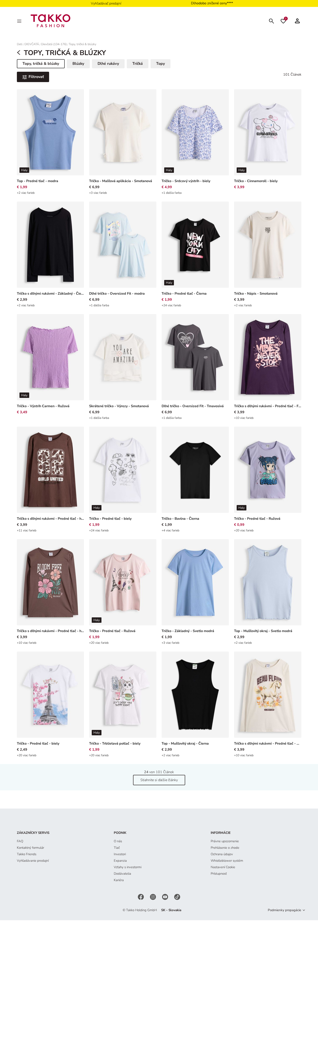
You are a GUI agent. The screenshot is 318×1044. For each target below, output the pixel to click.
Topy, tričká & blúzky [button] (40, 64)
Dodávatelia (122, 873)
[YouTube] (165, 897)
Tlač (117, 847)
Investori (120, 854)
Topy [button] (160, 63)
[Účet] (297, 21)
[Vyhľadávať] (271, 21)
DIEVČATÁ (31, 44)
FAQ (20, 841)
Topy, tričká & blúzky (82, 44)
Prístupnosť (219, 873)
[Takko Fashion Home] (51, 20)
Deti (19, 44)
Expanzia (120, 860)
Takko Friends (26, 854)
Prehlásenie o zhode (225, 847)
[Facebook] (141, 897)
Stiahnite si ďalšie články (159, 780)
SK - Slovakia (171, 910)
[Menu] (19, 21)
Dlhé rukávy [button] (108, 63)
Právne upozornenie (225, 841)
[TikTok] (177, 897)
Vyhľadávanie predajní (33, 860)
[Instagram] (153, 897)
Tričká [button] (137, 63)
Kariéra (119, 880)
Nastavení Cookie (223, 867)
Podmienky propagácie (284, 910)
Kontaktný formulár (30, 847)
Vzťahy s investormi (127, 867)
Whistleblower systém (227, 860)
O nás (118, 841)
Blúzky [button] (78, 63)
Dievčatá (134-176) (54, 44)
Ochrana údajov (222, 854)
